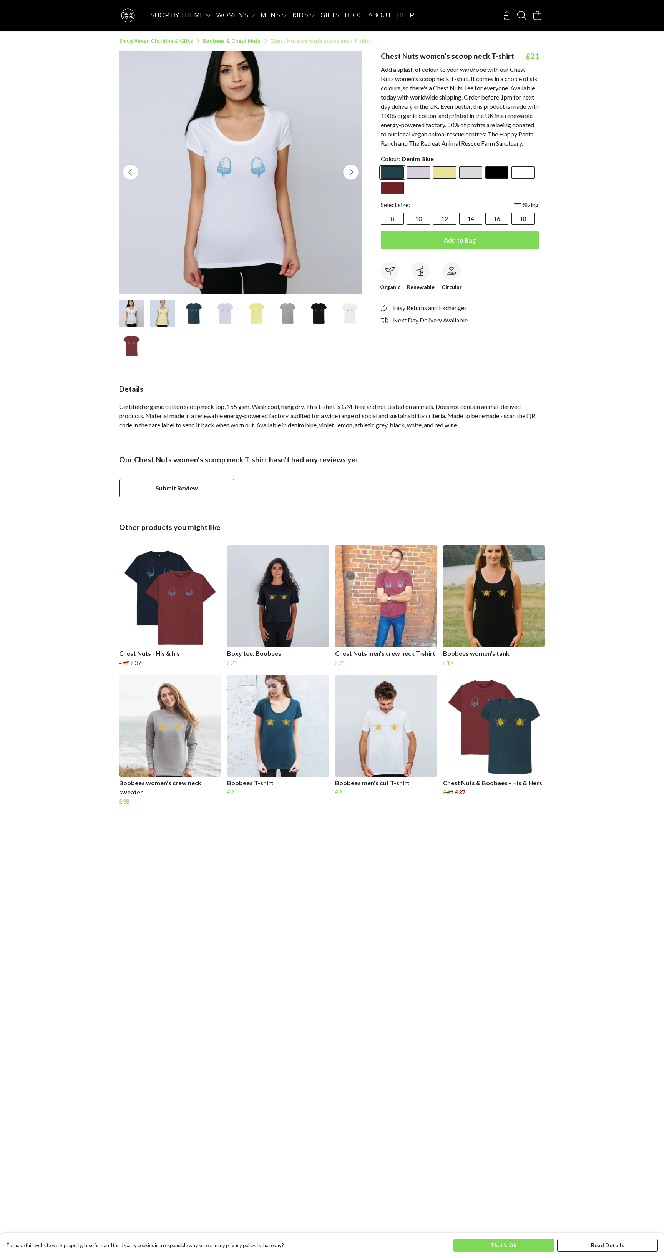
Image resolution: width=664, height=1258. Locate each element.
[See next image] (351, 172)
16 (496, 218)
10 (418, 218)
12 (444, 218)
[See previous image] (130, 172)
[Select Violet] (418, 172)
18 (523, 218)
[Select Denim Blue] (392, 172)
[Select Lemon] (444, 172)
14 (470, 218)
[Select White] (523, 172)
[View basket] (537, 15)
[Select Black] (496, 172)
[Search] (522, 15)
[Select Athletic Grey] (470, 172)
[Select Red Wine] (392, 188)
